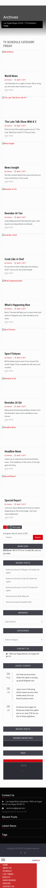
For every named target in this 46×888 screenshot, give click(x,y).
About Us (7, 868)
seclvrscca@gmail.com (15, 808)
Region (7, 883)
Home (5, 865)
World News (11, 76)
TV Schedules (30, 23)
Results (6, 877)
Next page (16, 527)
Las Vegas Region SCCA (13, 23)
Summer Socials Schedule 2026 (19, 602)
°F (22, 765)
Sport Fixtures (13, 353)
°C (25, 765)
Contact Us (8, 886)
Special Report (13, 500)
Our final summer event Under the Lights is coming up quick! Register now (27, 677)
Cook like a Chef (14, 259)
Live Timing (8, 874)
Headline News (13, 451)
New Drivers (10, 880)
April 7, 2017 (21, 80)
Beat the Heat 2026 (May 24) (17, 596)
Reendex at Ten (13, 213)
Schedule (7, 871)
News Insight (12, 167)
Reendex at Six (13, 402)
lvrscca (9, 80)
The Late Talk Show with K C (21, 121)
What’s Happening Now (17, 304)
